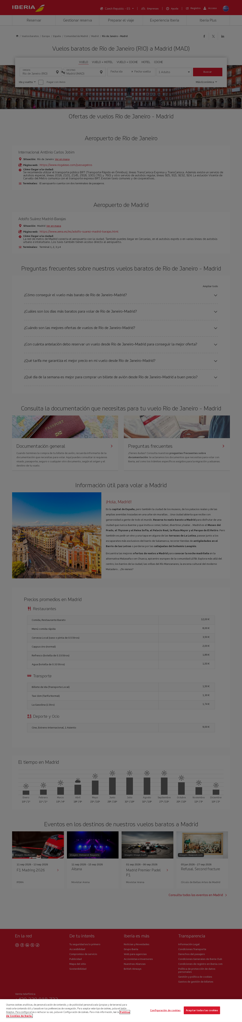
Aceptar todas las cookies (202, 1010)
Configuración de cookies (165, 1010)
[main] (121, 1010)
